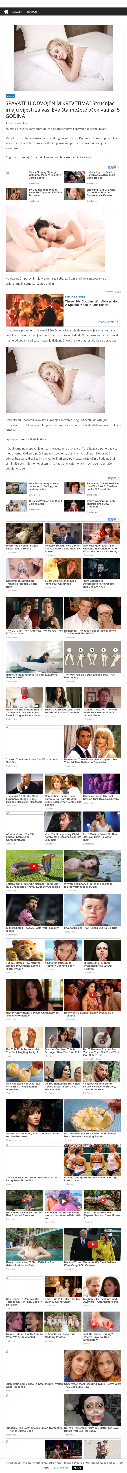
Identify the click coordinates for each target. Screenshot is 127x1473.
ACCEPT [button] (77, 1467)
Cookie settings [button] (60, 1467)
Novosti (32, 11)
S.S (26, 122)
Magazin (17, 11)
